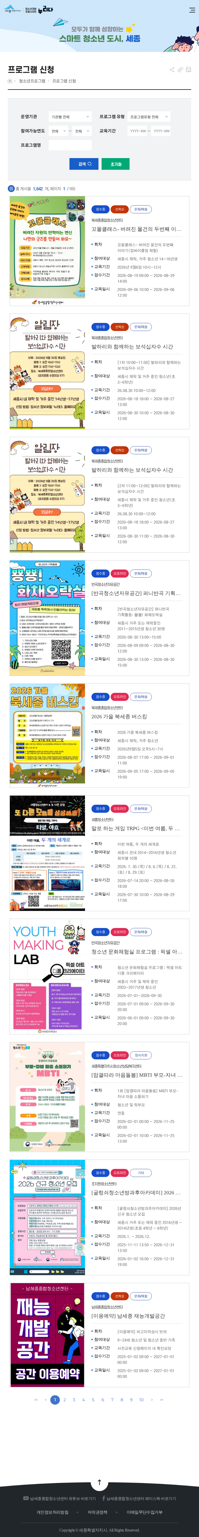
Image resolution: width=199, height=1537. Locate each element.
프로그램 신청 (64, 81)
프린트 (188, 69)
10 (141, 1399)
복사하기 (180, 69)
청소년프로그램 (32, 81)
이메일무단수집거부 (144, 1512)
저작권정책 (98, 1512)
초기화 (116, 164)
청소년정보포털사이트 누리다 (28, 11)
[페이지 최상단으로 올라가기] (99, 1482)
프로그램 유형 (112, 116)
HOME (10, 81)
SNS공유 (172, 69)
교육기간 (108, 131)
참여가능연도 (33, 131)
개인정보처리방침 (52, 1512)
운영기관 (29, 116)
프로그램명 (31, 145)
